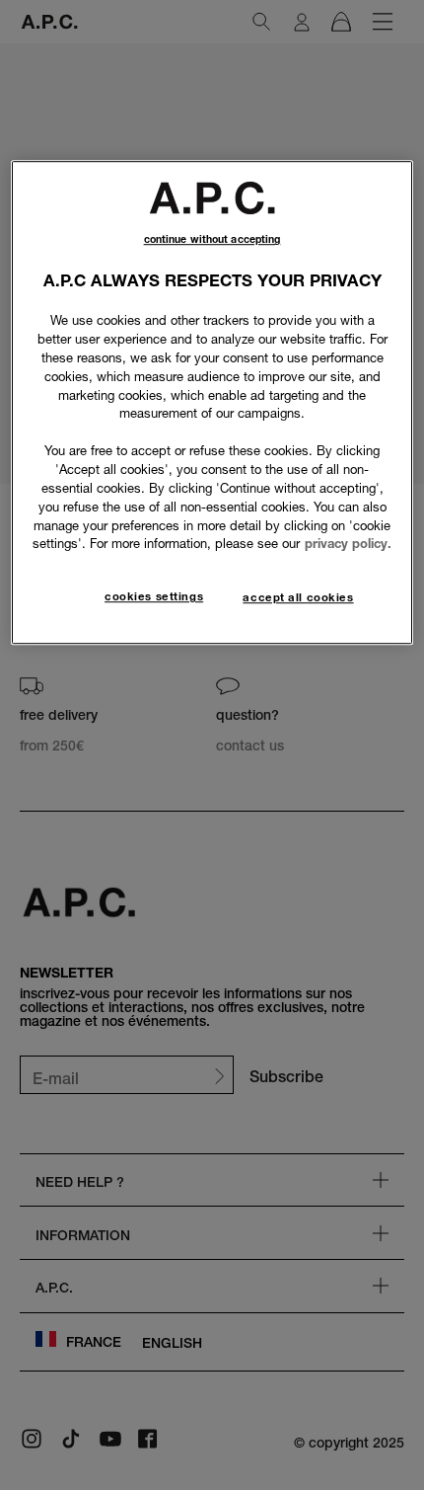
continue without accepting (212, 240)
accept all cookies (298, 597)
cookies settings (154, 596)
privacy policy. (348, 544)
